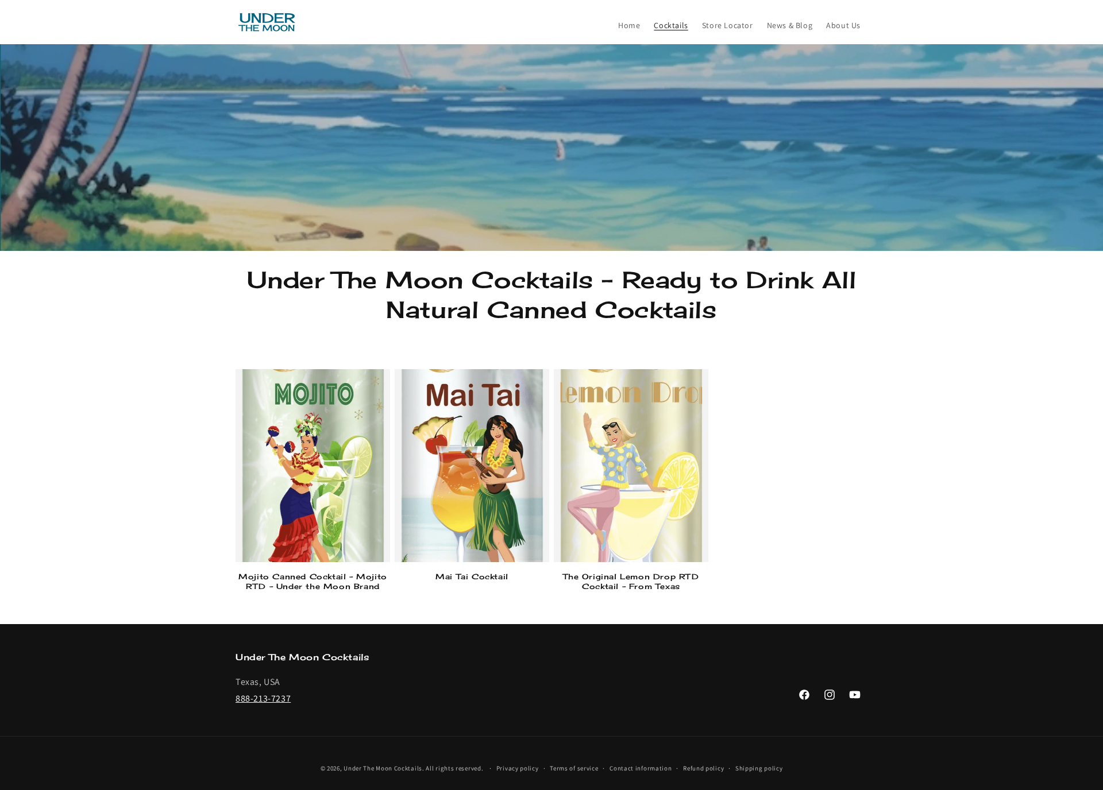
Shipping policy (759, 768)
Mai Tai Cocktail (471, 576)
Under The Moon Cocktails (383, 768)
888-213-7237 (263, 698)
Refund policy (703, 768)
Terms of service (574, 768)
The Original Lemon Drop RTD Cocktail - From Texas (631, 581)
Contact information (641, 768)
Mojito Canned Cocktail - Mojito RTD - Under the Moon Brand (312, 581)
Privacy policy (517, 768)
